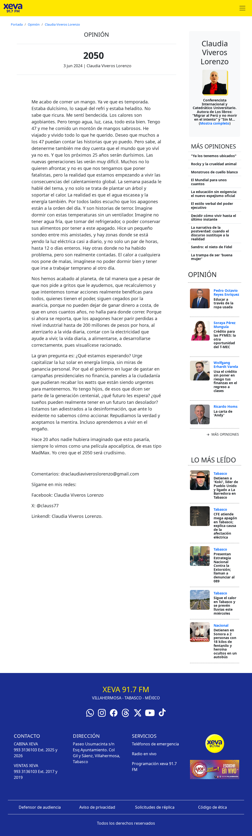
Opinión (34, 24)
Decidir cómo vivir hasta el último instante (213, 217)
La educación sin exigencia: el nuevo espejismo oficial (214, 193)
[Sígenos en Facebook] (114, 712)
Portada (17, 24)
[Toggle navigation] (242, 8)
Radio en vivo (144, 753)
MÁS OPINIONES (224, 434)
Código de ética (212, 807)
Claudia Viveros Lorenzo (62, 24)
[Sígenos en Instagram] (102, 712)
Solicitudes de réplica (154, 807)
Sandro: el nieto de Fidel (211, 247)
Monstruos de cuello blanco (214, 172)
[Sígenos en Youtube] (150, 712)
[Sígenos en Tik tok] (162, 712)
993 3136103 (25, 750)
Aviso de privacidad (97, 807)
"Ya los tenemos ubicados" (213, 155)
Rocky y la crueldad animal (213, 164)
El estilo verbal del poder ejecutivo (212, 205)
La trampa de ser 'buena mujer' (211, 257)
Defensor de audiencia (40, 807)
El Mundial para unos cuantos (209, 182)
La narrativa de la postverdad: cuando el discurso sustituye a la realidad (210, 233)
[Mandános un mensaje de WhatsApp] (90, 712)
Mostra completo (214, 123)
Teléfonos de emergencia (155, 744)
